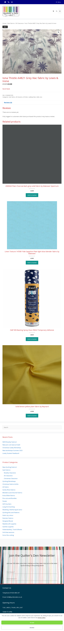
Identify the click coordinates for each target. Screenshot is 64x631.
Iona (41, 97)
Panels (4, 501)
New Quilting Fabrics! (9, 467)
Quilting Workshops (9, 481)
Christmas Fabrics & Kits (10, 484)
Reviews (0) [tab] (8, 103)
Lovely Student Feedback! (10, 453)
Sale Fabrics (10, 23)
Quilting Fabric (32, 97)
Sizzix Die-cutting (8, 535)
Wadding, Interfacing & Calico (12, 510)
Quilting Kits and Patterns (10, 512)
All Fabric (25, 97)
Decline (32, 627)
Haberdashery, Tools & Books (12, 529)
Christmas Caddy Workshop (11, 448)
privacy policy (41, 617)
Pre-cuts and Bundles (9, 498)
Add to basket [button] (32, 195)
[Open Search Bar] (56, 11)
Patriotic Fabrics (7, 518)
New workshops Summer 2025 (12, 450)
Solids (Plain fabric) (8, 490)
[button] (58, 32)
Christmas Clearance (10, 478)
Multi (38, 97)
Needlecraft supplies (9, 524)
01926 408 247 (15, 593)
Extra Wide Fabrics (8, 495)
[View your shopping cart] (53, 11)
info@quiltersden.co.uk (14, 597)
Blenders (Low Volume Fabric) (12, 493)
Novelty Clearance (10, 473)
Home (4, 23)
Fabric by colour (7, 515)
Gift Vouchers (6, 504)
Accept (32, 622)
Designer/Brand (7, 521)
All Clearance (20, 23)
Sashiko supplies (8, 527)
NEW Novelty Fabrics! (9, 442)
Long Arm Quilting (8, 507)
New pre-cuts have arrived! (11, 445)
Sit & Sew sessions (8, 532)
